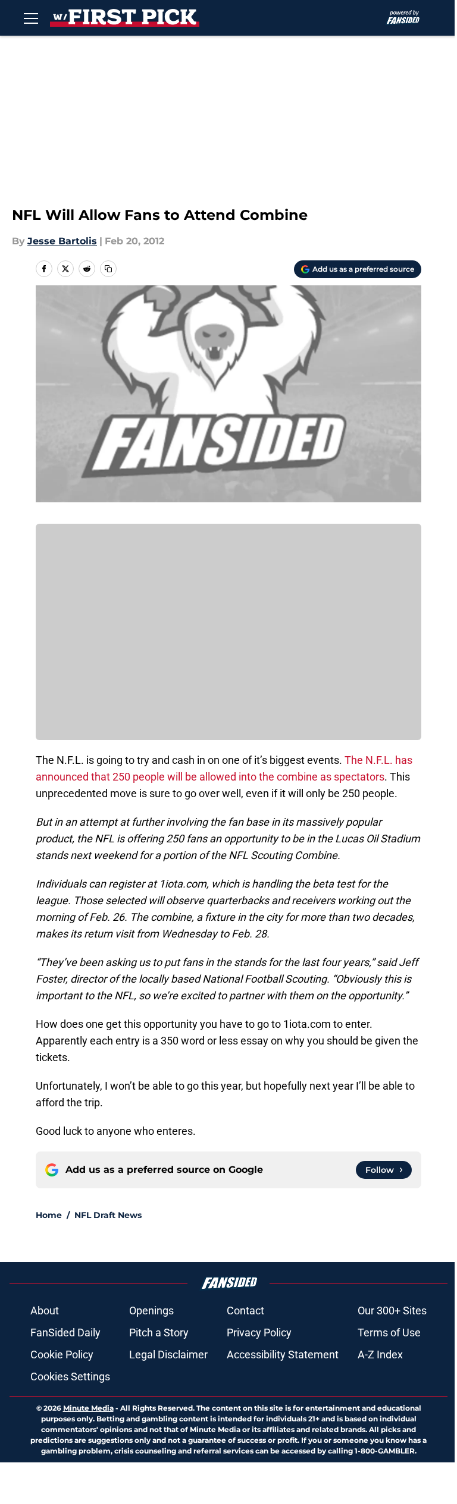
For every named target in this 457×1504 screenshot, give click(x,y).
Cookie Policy (61, 1354)
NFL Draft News (108, 1215)
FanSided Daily (65, 1332)
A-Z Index (380, 1354)
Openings (151, 1310)
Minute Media (88, 1408)
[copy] (108, 268)
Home (49, 1215)
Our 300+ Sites (392, 1310)
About (44, 1310)
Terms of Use (389, 1332)
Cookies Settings (70, 1376)
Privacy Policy (259, 1332)
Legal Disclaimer (168, 1354)
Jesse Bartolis (62, 241)
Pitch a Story (159, 1332)
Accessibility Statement (283, 1354)
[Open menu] (31, 18)
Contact (245, 1310)
